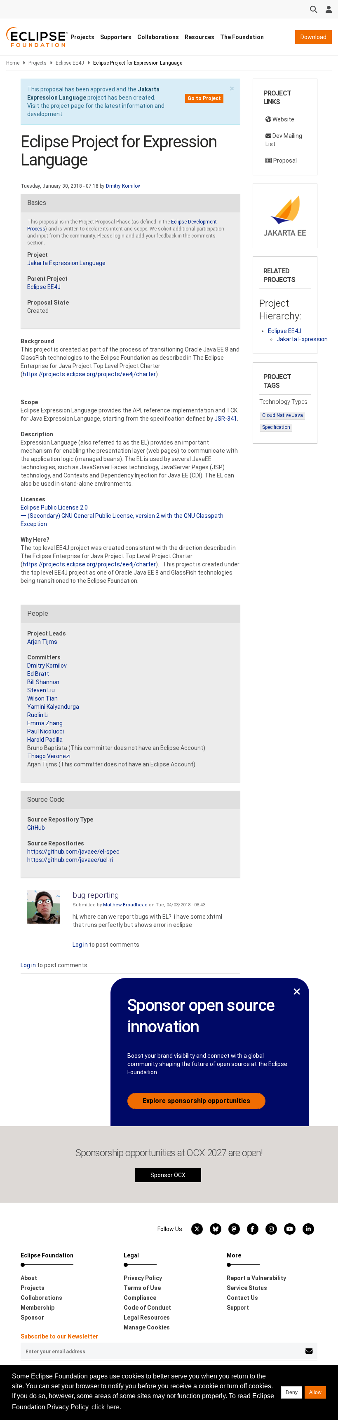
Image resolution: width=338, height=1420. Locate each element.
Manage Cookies (147, 1327)
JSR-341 (225, 418)
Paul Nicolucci (45, 731)
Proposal (284, 160)
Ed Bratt (38, 673)
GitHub (36, 827)
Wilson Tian (42, 698)
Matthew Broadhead (125, 905)
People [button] (37, 613)
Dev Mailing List (283, 140)
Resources (199, 37)
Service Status (247, 1288)
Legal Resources (147, 1317)
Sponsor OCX (167, 1175)
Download (313, 37)
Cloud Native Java (282, 415)
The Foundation (242, 37)
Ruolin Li (38, 715)
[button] (232, 88)
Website (282, 119)
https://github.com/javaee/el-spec (73, 851)
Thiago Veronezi (48, 756)
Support (238, 1307)
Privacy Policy (143, 1278)
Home (12, 63)
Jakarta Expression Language (66, 263)
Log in (80, 944)
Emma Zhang (45, 723)
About (29, 1278)
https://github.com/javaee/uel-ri (70, 860)
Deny (292, 1392)
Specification (276, 427)
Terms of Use (142, 1288)
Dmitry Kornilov (123, 186)
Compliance (140, 1297)
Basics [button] (36, 203)
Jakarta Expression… (304, 339)
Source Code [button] (46, 799)
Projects (82, 37)
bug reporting (96, 895)
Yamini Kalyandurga (53, 706)
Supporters (115, 37)
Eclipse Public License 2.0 (54, 507)
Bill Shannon (43, 682)
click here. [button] (106, 1407)
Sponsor (32, 1317)
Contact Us (242, 1297)
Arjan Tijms (42, 641)
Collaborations (158, 37)
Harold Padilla (45, 739)
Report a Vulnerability (256, 1278)
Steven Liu (41, 690)
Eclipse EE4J (70, 63)
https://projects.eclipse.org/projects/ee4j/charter (89, 374)
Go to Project (204, 98)
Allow (315, 1392)
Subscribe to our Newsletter (59, 1336)
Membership (37, 1307)
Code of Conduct (147, 1307)
